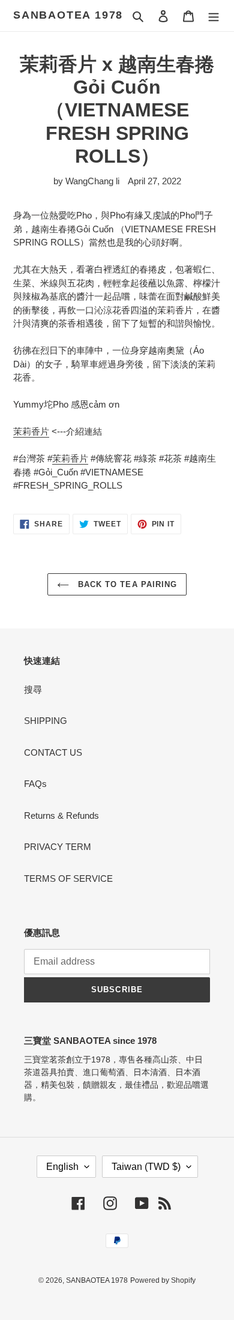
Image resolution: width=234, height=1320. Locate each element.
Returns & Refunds (61, 815)
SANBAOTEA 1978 (68, 15)
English (62, 1167)
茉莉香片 (31, 431)
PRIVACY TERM (57, 847)
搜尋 (33, 689)
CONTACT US (53, 752)
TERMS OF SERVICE (68, 878)
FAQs (35, 784)
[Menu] (213, 16)
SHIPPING (45, 721)
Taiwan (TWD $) (146, 1167)
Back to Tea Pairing (126, 584)
